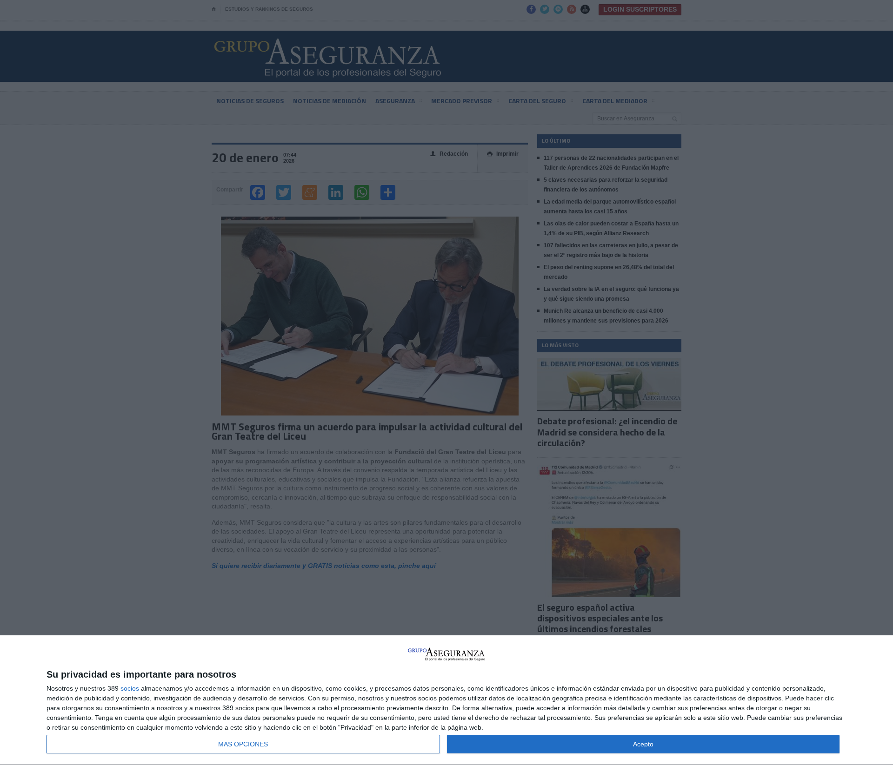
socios (129, 688)
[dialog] (446, 700)
